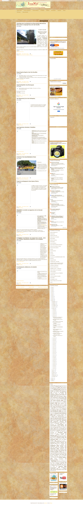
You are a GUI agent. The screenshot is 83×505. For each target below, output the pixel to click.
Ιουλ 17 (54, 347)
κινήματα (64, 468)
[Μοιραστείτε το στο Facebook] (19, 26)
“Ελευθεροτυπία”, (43, 224)
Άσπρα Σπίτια (63, 386)
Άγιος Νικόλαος (52, 386)
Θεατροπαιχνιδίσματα (61, 416)
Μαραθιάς (57, 431)
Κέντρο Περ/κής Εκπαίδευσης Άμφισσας (56, 244)
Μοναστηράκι (62, 433)
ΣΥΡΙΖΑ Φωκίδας (54, 451)
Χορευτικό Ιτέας (59, 465)
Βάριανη (51, 398)
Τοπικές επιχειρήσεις (27, 10)
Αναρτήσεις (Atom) (34, 290)
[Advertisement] (33, 16)
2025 (52, 287)
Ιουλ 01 (54, 368)
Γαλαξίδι (23, 154)
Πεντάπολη (51, 444)
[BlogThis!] (17, 26)
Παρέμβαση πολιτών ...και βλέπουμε (55, 268)
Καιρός (64, 10)
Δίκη (56, 405)
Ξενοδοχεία (42, 10)
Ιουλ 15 (54, 349)
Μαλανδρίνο (59, 430)
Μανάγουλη (52, 431)
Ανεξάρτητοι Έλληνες (54, 393)
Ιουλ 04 (54, 364)
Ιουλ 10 (54, 356)
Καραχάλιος (63, 422)
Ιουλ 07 (54, 360)
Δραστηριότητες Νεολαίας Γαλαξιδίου (26, 127)
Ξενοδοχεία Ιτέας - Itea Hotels (54, 261)
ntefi (52, 199)
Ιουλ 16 (54, 348)
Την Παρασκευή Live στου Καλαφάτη (26, 98)
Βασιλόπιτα (63, 398)
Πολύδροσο (62, 448)
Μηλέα (57, 433)
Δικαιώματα (61, 407)
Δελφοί (65, 405)
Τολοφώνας (55, 457)
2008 (52, 380)
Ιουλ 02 (54, 366)
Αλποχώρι (63, 390)
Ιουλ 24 (54, 339)
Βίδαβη (54, 398)
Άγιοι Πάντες (21, 207)
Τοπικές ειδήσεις (62, 457)
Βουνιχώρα (52, 399)
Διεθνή (55, 407)
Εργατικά (64, 413)
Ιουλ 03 (54, 365)
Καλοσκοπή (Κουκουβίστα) (54, 247)
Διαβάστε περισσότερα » (20, 51)
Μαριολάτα (63, 431)
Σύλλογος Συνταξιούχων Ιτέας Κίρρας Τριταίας (58, 456)
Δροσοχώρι (57, 408)
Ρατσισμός (20, 264)
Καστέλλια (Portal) (53, 250)
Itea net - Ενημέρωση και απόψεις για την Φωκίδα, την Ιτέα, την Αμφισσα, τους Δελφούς (58, 168)
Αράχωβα (52, 395)
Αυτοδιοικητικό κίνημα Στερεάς (58, 397)
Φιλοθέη (53, 462)
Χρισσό (51, 282)
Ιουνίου (53, 369)
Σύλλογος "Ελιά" (52, 274)
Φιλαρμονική (26, 178)
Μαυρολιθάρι (52, 432)
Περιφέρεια (62, 445)
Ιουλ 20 (54, 343)
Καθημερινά (52, 420)
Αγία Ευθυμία (54, 388)
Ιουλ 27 (54, 314)
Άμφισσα (57, 386)
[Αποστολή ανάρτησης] (30, 53)
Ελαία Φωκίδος (52, 241)
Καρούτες (51, 423)
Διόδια (52, 408)
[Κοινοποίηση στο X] (18, 26)
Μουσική (22, 178)
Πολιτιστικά (53, 448)
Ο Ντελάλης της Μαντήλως (54, 265)
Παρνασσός (52, 443)
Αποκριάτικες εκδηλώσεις (55, 394)
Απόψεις (63, 394)
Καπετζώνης (58, 422)
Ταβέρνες (64, 456)
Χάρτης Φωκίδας (25, 12)
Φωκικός (57, 463)
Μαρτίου (53, 373)
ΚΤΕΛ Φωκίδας (52, 255)
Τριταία (65, 460)
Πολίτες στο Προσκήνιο (59, 447)
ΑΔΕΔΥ (59, 387)
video (60, 385)
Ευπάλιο (51, 415)
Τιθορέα (51, 457)
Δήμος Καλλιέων (60, 404)
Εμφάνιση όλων (64, 227)
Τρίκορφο (59, 460)
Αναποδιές (62, 392)
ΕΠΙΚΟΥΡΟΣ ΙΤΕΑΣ (54, 224)
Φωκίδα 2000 (52, 463)
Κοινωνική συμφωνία (53, 426)
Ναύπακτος (52, 258)
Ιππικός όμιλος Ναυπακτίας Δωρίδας (55, 417)
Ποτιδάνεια (51, 449)
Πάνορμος (58, 440)
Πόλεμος (63, 449)
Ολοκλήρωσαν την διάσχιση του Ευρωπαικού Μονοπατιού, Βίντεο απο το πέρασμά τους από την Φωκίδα (31, 24)
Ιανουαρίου (54, 376)
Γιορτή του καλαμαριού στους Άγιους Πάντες (28, 181)
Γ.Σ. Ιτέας (57, 399)
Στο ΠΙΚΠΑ (52, 213)
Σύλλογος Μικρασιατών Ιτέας (55, 455)
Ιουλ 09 (54, 357)
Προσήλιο (56, 449)
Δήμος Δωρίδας (52, 238)
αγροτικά (61, 466)
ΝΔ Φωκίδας (54, 436)
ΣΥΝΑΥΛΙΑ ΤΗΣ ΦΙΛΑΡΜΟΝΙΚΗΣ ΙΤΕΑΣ (26, 157)
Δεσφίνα (54, 406)
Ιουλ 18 (54, 345)
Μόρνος (65, 435)
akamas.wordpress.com (53, 232)
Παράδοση (63, 441)
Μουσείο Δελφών (60, 434)
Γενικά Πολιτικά (56, 400)
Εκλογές (64, 410)
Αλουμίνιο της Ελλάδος (54, 390)
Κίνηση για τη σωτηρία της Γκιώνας (55, 246)
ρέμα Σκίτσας (52, 470)
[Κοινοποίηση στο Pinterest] (20, 26)
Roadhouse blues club (53, 235)
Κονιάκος (63, 426)
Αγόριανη (60, 388)
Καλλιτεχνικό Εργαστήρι (58, 421)
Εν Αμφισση (53, 212)
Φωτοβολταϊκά (52, 464)
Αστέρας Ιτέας (53, 396)
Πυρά (59, 449)
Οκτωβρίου (54, 304)
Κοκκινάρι (58, 426)
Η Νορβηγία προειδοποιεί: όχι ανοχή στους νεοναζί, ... (57, 334)
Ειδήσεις (64, 409)
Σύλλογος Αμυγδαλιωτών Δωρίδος (55, 276)
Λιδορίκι (51, 428)
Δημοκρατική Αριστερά (61, 406)
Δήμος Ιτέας (52, 404)
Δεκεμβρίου (54, 301)
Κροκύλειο (51, 253)
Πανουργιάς (52, 441)
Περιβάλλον (28, 54)
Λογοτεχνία (62, 428)
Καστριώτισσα (52, 424)
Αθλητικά (47, 10)
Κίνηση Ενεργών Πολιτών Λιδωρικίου (55, 419)
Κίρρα (20, 178)
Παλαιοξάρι (63, 440)
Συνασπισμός (61, 453)
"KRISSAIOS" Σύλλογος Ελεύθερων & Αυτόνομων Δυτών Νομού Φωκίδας (57, 216)
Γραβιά (57, 401)
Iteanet (56, 385)
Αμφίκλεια (57, 391)
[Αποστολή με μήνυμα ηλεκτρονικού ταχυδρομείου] (17, 26)
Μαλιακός (64, 430)
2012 (52, 299)
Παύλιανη (58, 443)
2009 (52, 379)
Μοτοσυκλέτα (51, 434)
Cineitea (51, 385)
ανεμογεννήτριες (53, 467)
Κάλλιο (65, 418)
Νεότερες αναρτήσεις (20, 287)
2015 (52, 295)
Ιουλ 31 (54, 309)
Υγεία (52, 461)
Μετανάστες (52, 433)
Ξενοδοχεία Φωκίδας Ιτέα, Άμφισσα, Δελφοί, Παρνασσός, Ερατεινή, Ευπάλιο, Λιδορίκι (56, 263)
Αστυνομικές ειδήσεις (62, 396)
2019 (52, 291)
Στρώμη (31, 54)
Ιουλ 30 (54, 310)
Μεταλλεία (20, 235)
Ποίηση (51, 447)
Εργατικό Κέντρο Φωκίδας (58, 414)
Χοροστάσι (64, 465)
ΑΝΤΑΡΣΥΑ (64, 387)
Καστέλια (51, 249)
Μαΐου (53, 371)
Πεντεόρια (62, 444)
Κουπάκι (51, 252)
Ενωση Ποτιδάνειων (53, 243)
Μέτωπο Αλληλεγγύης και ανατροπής (56, 429)
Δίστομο (60, 405)
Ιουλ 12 (54, 353)
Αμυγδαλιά (51, 391)
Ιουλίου (53, 308)
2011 (52, 300)
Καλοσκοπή (24, 54)
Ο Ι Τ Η (52, 221)
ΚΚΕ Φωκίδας (58, 418)
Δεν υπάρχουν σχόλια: (25, 53)
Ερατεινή (51, 413)
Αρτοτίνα (57, 395)
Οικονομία (52, 439)
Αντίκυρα (62, 393)
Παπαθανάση (57, 441)
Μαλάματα (53, 430)
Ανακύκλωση (55, 392)
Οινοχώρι (60, 439)
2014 (52, 296)
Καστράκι (64, 423)
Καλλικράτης (64, 420)
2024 (52, 288)
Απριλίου (53, 372)
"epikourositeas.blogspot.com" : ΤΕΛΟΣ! (57, 225)
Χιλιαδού (65, 464)
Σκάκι (55, 452)
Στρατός (51, 453)
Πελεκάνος (63, 443)
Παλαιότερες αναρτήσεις (42, 287)
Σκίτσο (62, 452)
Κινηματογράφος (61, 424)
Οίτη (56, 438)
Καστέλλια (57, 423)
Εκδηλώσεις (21, 124)
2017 (52, 292)
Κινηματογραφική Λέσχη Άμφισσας (57, 425)
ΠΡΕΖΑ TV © (53, 173)
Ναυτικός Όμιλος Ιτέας (62, 436)
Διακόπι (20, 283)
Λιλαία (57, 428)
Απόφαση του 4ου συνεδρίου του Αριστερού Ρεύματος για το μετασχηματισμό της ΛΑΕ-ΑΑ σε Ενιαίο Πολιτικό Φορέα (58, 164)
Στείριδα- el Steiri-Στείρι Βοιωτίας (56, 195)
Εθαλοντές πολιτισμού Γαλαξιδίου (57, 409)
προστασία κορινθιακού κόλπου (24, 82)
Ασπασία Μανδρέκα (63, 395)
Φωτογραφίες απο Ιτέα (53, 279)
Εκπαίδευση (55, 411)
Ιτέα (53, 418)
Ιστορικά (64, 417)
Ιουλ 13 (54, 352)
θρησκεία (60, 468)
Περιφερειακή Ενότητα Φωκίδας (56, 446)
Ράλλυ (57, 450)
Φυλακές (62, 462)
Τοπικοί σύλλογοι (35, 10)
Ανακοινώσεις (63, 391)
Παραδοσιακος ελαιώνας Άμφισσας (57, 442)
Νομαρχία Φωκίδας (60, 437)
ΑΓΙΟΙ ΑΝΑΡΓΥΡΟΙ (53, 387)
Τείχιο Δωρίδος (52, 277)
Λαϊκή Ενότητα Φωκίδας (55, 162)
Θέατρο (53, 416)
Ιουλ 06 (54, 361)
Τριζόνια (62, 460)
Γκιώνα (65, 400)
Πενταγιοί (57, 444)
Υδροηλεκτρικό (59, 461)
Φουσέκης (57, 462)
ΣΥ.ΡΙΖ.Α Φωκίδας (53, 271)
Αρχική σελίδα (19, 10)
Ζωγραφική (59, 415)
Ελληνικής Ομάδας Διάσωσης (56, 412)
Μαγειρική (64, 429)
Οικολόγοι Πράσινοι (62, 438)
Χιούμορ (53, 465)
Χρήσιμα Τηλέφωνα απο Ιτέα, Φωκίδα (56, 280)
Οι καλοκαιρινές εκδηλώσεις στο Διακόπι (27, 267)
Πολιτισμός (19, 12)
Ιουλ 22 (54, 340)
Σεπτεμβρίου (54, 305)
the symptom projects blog (55, 209)
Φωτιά (64, 463)
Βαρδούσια (57, 398)
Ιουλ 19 (54, 344)
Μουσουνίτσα (60, 435)
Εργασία (57, 413)
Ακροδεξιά (63, 389)
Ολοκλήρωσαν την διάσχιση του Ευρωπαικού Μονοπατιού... (57, 317)
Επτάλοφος (63, 412)
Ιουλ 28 (54, 313)
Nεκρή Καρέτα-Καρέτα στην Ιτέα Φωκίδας (27, 72)
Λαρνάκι (55, 427)
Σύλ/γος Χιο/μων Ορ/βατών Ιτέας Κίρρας (58, 454)
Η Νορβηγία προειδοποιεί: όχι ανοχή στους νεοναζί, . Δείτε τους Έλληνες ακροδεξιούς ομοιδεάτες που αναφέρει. (31, 238)
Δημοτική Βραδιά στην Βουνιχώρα (25, 85)
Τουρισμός (59, 10)
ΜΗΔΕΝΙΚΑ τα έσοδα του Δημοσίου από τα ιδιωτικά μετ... (58, 331)
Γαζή (61, 399)
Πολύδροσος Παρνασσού (55, 186)
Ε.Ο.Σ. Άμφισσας (62, 408)
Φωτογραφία (53, 10)
